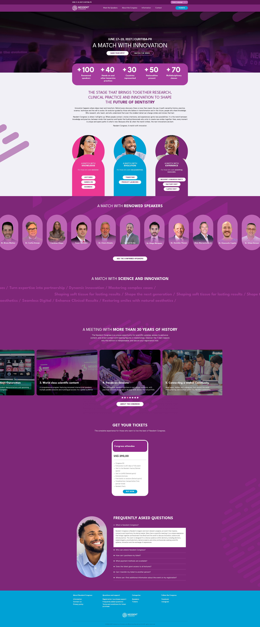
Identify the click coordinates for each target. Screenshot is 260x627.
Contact (158, 8)
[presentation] (122, 397)
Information (146, 8)
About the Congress (129, 8)
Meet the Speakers (110, 8)
